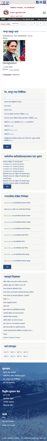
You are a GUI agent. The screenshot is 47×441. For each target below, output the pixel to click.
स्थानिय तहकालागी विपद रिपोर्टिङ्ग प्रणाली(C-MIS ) (17, 330)
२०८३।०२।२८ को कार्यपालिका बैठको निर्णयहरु (17, 228)
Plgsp (5, 334)
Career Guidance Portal (11, 337)
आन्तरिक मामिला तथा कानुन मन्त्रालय (13, 313)
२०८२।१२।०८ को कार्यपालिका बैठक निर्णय (16, 248)
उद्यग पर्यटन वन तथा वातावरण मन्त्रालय (14, 323)
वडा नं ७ (19, 356)
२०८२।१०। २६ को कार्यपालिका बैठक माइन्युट (16, 254)
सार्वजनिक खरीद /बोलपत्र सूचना (14, 376)
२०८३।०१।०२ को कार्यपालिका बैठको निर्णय (16, 235)
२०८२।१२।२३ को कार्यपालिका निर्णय (14, 241)
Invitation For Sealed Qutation (13, 164)
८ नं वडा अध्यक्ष (7, 67)
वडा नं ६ (13, 356)
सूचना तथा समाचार (9, 372)
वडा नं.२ (13, 352)
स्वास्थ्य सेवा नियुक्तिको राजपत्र (13, 102)
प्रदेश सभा (6, 306)
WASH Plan (8, 110)
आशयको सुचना (7, 178)
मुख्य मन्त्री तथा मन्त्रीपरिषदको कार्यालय (14, 309)
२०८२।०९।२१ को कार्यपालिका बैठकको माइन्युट (17, 261)
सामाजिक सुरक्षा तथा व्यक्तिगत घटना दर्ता (14, 285)
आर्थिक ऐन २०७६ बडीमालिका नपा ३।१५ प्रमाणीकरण (19, 122)
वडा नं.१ (6, 352)
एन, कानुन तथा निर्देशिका (11, 379)
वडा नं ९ (26, 356)
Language (7, 75)
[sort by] (5, 98)
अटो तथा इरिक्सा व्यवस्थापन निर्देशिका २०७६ (16, 114)
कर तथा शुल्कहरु (9, 383)
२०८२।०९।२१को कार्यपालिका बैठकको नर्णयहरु (17, 216)
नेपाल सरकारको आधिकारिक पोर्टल (12, 288)
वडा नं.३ (19, 352)
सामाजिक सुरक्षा (8, 399)
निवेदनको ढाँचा (8, 405)
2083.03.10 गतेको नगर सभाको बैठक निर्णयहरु (17, 209)
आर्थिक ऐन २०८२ (9, 134)
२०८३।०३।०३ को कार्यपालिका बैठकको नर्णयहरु (17, 222)
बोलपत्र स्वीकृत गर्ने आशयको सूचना (13, 162)
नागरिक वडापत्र (8, 402)
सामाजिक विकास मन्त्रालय (10, 316)
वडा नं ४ (26, 352)
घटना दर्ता (6, 395)
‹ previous (12, 23)
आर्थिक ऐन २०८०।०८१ (10, 130)
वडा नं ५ (6, 356)
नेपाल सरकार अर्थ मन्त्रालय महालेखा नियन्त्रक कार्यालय (18, 292)
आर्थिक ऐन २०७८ (9, 126)
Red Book (7, 106)
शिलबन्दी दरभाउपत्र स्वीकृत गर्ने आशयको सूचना (16, 183)
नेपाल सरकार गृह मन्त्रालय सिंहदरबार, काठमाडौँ (16, 295)
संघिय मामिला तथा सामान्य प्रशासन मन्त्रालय (15, 281)
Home (3, 24)
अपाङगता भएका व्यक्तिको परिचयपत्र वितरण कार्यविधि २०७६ (20, 118)
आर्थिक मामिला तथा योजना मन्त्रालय (13, 320)
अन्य (7, 147)
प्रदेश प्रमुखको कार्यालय (10, 302)
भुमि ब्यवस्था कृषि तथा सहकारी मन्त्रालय (14, 327)
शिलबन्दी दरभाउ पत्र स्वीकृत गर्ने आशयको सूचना (16, 174)
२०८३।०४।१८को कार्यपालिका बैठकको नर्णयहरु (17, 203)
